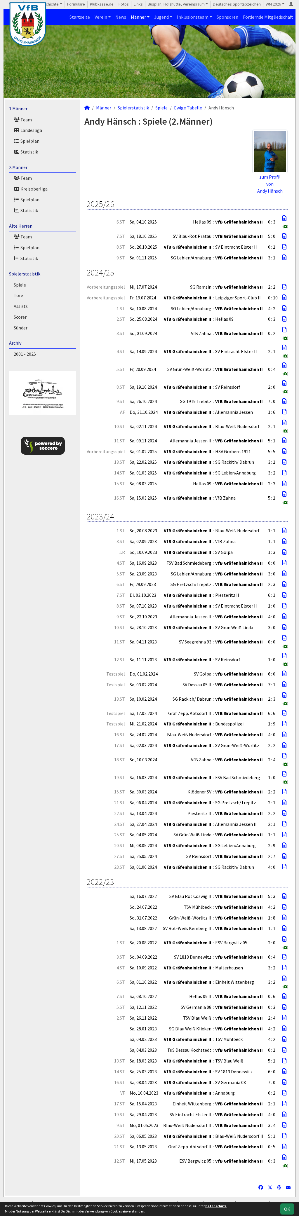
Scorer (20, 317)
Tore (18, 295)
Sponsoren (227, 17)
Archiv (15, 343)
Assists (21, 306)
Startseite (79, 17)
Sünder (20, 328)
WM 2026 (273, 4)
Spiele (20, 285)
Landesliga (31, 130)
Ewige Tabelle (188, 108)
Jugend (161, 17)
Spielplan (29, 141)
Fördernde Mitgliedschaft (268, 17)
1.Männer (18, 108)
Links (138, 4)
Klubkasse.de (102, 4)
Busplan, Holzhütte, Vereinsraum (176, 4)
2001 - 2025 (25, 354)
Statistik (29, 152)
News (120, 17)
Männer (138, 17)
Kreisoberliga (34, 189)
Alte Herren (20, 226)
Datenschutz (216, 1206)
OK (287, 1209)
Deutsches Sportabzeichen (237, 4)
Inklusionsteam (192, 17)
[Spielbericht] (284, 218)
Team (26, 120)
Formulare (76, 4)
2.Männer (18, 167)
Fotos (124, 4)
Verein (101, 17)
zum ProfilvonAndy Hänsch (270, 184)
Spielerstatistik (24, 274)
